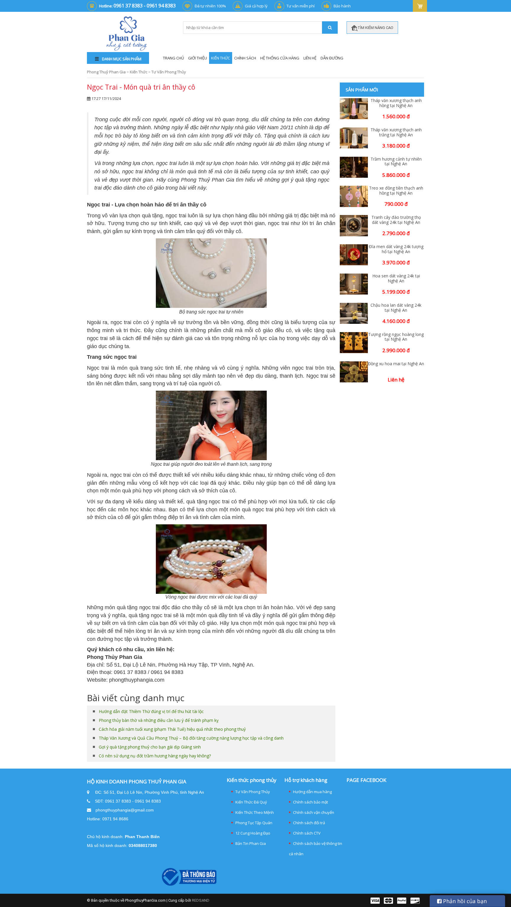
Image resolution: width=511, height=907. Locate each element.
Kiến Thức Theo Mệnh (254, 812)
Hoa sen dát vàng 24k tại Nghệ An (396, 279)
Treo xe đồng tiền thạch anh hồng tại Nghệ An (396, 191)
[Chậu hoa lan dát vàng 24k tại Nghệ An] (354, 313)
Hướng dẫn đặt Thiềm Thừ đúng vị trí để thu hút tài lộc (151, 711)
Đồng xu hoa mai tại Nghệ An (396, 363)
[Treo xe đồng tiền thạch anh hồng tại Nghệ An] (354, 196)
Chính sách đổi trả (309, 822)
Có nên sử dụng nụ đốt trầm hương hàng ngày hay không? (155, 756)
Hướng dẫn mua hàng (312, 791)
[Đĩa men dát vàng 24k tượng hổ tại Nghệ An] (354, 254)
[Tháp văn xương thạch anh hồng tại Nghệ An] (354, 108)
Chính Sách (245, 58)
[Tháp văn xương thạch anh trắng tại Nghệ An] (354, 137)
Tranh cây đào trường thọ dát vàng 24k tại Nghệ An (396, 220)
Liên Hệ (309, 58)
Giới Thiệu (197, 58)
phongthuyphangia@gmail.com (125, 810)
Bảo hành (342, 6)
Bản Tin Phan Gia (250, 843)
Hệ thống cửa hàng (279, 58)
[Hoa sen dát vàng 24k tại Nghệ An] (354, 284)
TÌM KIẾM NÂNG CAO (375, 27)
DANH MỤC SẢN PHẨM (121, 59)
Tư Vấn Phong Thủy (252, 791)
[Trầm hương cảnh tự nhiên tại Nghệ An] (354, 167)
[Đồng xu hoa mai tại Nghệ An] (354, 371)
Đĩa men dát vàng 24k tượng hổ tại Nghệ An (396, 249)
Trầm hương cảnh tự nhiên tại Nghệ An (396, 162)
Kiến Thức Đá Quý (251, 802)
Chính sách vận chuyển (313, 812)
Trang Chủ (173, 58)
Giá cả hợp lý (256, 6)
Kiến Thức (220, 58)
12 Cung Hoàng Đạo (252, 833)
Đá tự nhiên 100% (210, 6)
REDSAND (200, 900)
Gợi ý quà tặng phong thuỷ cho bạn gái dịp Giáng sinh (150, 747)
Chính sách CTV (307, 833)
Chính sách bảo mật (310, 802)
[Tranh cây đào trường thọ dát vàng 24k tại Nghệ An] (354, 225)
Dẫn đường (332, 58)
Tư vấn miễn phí (301, 6)
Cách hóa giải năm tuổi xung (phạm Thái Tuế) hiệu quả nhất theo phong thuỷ (172, 729)
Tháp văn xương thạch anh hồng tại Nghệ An (396, 103)
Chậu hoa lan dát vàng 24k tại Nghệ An (396, 308)
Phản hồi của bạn (464, 901)
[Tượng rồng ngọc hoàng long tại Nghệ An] (354, 342)
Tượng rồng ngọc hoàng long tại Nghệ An (396, 337)
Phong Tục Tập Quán (253, 822)
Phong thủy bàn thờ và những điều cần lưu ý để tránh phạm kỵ (159, 720)
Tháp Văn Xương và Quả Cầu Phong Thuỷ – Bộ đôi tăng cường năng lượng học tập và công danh (191, 738)
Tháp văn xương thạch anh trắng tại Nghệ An (396, 132)
